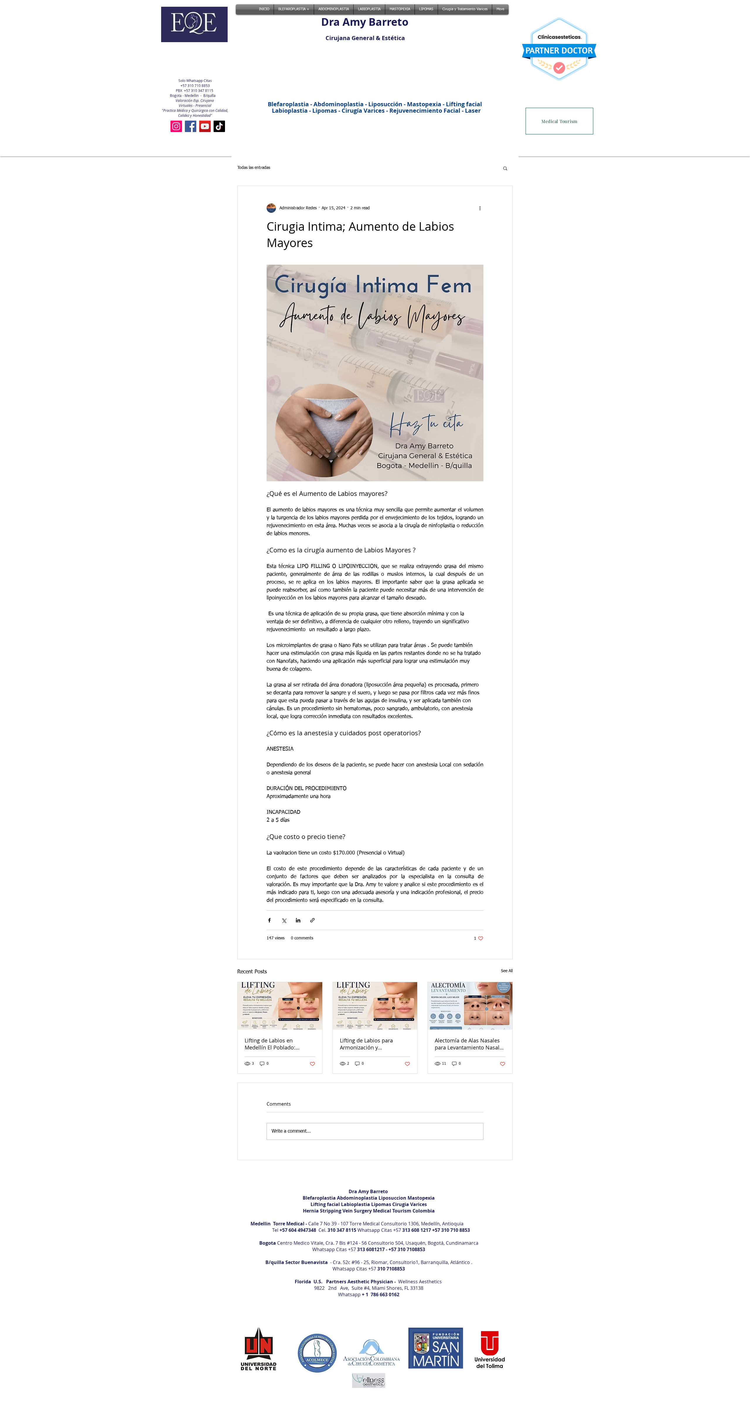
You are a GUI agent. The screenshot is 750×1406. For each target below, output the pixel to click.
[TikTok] (219, 126)
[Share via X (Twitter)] (284, 920)
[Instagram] (176, 126)
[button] (505, 168)
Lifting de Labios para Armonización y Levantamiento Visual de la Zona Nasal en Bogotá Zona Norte (374, 1044)
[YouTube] (205, 126)
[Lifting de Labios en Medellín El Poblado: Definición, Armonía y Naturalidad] (280, 1006)
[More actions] (479, 208)
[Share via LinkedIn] (298, 920)
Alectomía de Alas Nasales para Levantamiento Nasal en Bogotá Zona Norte (467, 1044)
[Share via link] (312, 920)
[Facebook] (190, 126)
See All (507, 971)
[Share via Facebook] (269, 920)
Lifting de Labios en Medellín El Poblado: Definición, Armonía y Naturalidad (271, 1044)
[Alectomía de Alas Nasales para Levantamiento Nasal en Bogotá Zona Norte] (470, 1006)
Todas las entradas (253, 168)
